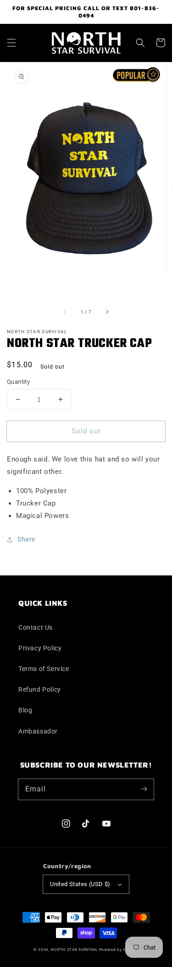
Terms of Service (43, 668)
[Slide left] (65, 312)
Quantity (18, 381)
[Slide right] (107, 312)
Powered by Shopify (119, 949)
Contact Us (35, 627)
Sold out (86, 431)
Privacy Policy (39, 648)
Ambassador (38, 731)
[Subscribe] (143, 789)
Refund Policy (39, 689)
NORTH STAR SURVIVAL (74, 949)
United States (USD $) (80, 884)
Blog (25, 710)
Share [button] (26, 539)
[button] (11, 43)
